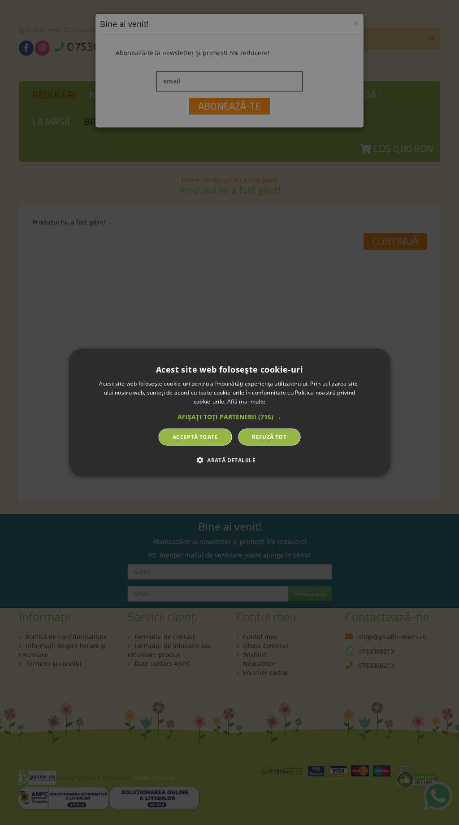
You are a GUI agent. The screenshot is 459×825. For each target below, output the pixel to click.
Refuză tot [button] (269, 436)
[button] (229, 416)
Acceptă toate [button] (195, 436)
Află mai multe (246, 401)
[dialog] (229, 413)
